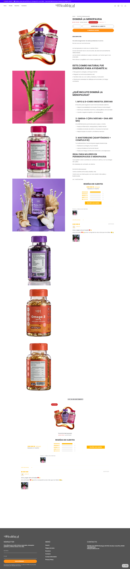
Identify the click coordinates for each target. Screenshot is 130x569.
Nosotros (48, 551)
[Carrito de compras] (125, 6)
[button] (85, 192)
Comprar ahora (93, 30)
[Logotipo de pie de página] (11, 536)
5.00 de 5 (97, 187)
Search (47, 545)
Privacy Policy (49, 559)
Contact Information (51, 556)
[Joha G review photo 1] (76, 238)
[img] (76, 224)
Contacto (48, 554)
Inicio (74, 16)
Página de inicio (49, 548)
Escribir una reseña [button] (93, 203)
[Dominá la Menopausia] (65, 417)
